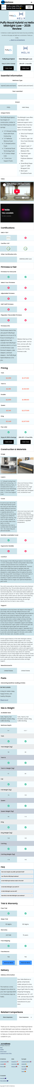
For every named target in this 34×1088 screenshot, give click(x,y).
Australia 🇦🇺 (3, 1078)
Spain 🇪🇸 (24, 1071)
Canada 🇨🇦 (3, 1064)
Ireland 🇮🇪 (24, 1064)
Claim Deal (29, 7)
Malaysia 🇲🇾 (14, 1066)
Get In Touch (3, 1051)
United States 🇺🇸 (4, 1061)
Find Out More (8, 963)
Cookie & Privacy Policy (6, 1053)
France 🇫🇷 (24, 1069)
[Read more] (4, 700)
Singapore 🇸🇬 (14, 1061)
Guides (2, 1049)
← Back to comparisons (17, 40)
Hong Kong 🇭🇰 (15, 1064)
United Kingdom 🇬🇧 (26, 1061)
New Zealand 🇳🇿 (4, 1080)
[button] (31, 2)
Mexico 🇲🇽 (2, 1066)
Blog (1, 1047)
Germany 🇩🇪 (25, 1066)
